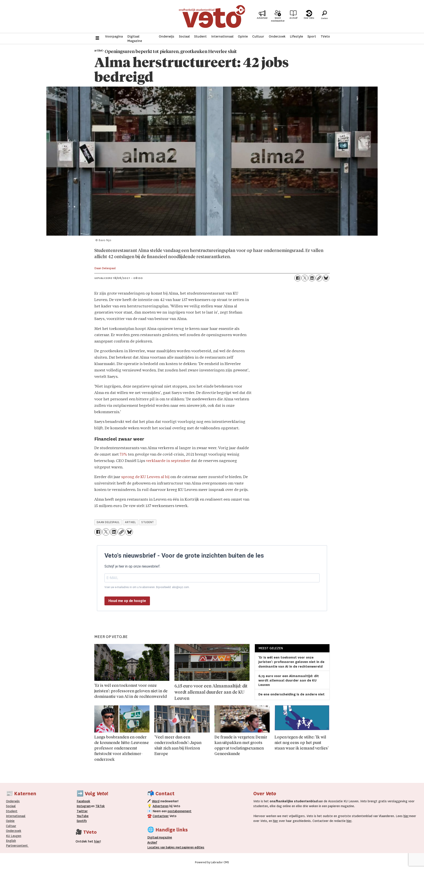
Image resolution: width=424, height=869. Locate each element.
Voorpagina (114, 36)
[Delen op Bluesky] (326, 278)
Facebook (83, 801)
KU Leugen (13, 836)
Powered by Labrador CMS (212, 862)
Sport (311, 36)
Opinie (243, 36)
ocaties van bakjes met (165, 847)
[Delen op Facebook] (297, 278)
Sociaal (184, 36)
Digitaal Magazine (134, 38)
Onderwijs (166, 36)
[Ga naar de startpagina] (212, 16)
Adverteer (262, 18)
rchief (152, 842)
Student (200, 36)
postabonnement (179, 811)
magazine (161, 837)
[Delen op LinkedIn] (312, 278)
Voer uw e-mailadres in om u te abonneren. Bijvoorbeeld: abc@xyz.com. (147, 587)
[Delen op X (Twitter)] (304, 278)
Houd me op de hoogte (127, 601)
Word (155, 801)
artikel (130, 522)
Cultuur (258, 36)
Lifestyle (296, 36)
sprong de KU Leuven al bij (145, 477)
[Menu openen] (97, 38)
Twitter (82, 811)
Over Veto (309, 18)
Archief (293, 18)
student (147, 522)
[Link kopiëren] (319, 278)
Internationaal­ (15, 816)
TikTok (100, 806)
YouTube (83, 816)
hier (406, 816)
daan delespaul (108, 522)
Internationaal (222, 36)
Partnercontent (17, 846)
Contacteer (161, 816)
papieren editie (192, 847)
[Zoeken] (324, 16)
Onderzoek (277, 36)
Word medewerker (278, 19)
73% (123, 454)
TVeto (325, 36)
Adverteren (160, 806)
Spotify (82, 821)
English (11, 841)
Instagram (84, 806)
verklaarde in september (168, 461)
